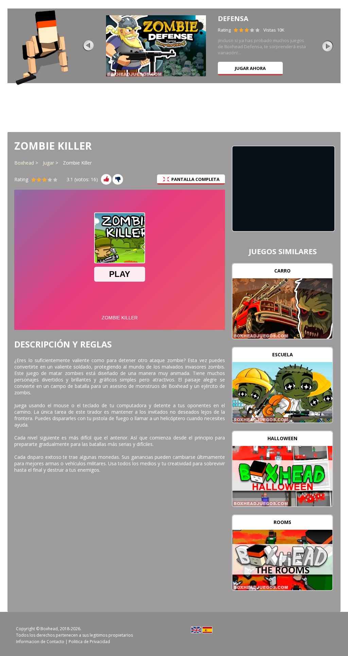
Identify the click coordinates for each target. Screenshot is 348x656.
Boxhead (24, 163)
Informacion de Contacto (40, 641)
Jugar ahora (250, 68)
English (196, 629)
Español (207, 629)
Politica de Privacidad (89, 641)
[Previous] (88, 46)
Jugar (48, 163)
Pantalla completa (195, 179)
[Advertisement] (174, 107)
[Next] (327, 46)
